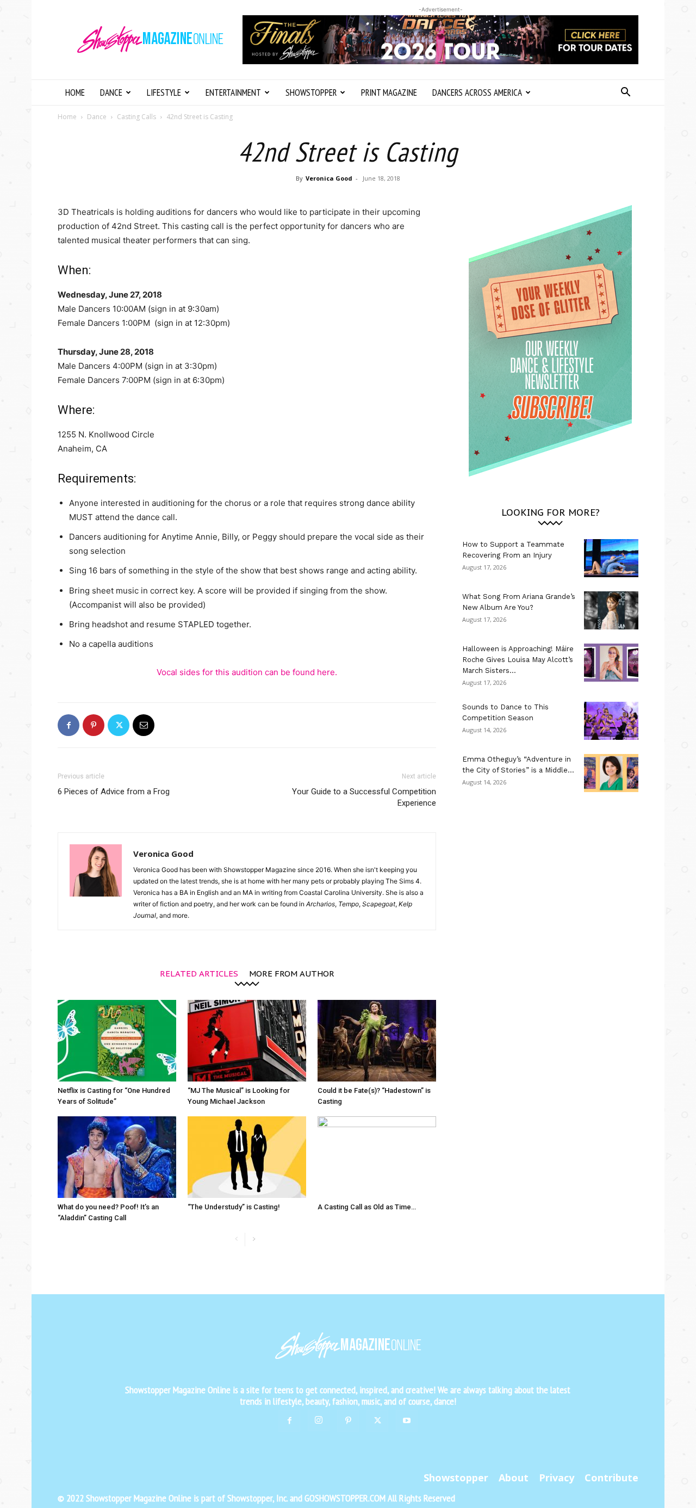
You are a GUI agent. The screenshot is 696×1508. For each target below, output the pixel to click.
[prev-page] (236, 1239)
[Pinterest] (93, 725)
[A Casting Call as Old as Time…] (377, 1157)
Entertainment (233, 92)
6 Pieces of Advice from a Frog (114, 791)
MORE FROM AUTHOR (291, 973)
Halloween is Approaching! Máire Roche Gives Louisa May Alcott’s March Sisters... (518, 660)
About (514, 1477)
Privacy (556, 1477)
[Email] (143, 725)
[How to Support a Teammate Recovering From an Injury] (611, 558)
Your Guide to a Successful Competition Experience (364, 797)
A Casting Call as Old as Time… (367, 1207)
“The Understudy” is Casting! (234, 1207)
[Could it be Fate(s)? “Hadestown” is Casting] (377, 1040)
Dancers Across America (477, 92)
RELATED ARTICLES (199, 973)
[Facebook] (68, 725)
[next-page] (253, 1239)
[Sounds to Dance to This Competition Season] (611, 721)
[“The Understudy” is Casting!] (247, 1157)
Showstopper (311, 92)
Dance (111, 92)
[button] (625, 93)
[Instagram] (319, 1420)
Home (75, 92)
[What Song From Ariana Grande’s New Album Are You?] (611, 610)
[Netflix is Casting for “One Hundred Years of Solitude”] (117, 1040)
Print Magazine (389, 92)
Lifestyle (164, 92)
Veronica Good (329, 178)
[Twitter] (118, 725)
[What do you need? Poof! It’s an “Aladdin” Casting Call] (117, 1157)
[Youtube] (407, 1421)
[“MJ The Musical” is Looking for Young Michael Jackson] (247, 1040)
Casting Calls (136, 116)
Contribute (611, 1477)
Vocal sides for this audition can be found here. (247, 672)
